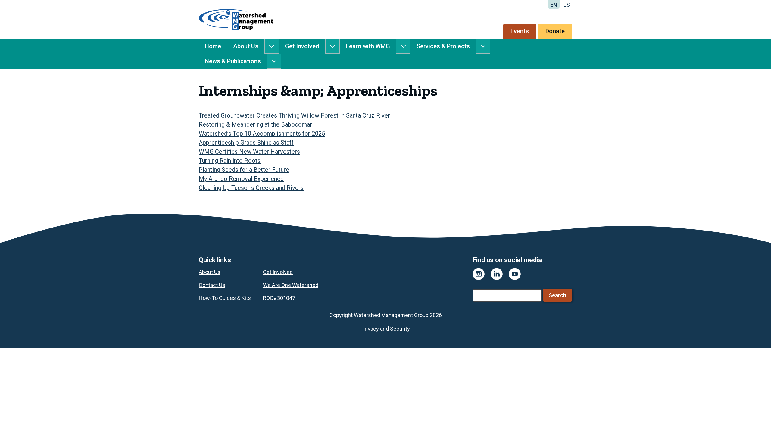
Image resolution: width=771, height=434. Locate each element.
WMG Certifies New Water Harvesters (249, 151)
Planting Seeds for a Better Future (244, 169)
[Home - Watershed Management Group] (236, 19)
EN (553, 5)
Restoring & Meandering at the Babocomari (256, 124)
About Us (245, 46)
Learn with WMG (368, 46)
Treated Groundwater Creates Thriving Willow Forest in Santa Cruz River (294, 115)
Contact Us (212, 285)
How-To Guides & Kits (225, 298)
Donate (555, 31)
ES (566, 5)
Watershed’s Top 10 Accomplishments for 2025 (262, 133)
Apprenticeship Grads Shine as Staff (246, 142)
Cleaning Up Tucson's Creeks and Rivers (251, 187)
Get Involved (302, 46)
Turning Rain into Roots (230, 160)
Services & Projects (443, 46)
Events (519, 31)
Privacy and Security (385, 329)
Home (213, 46)
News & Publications (233, 61)
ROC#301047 (279, 298)
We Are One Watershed (290, 285)
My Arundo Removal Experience (241, 178)
